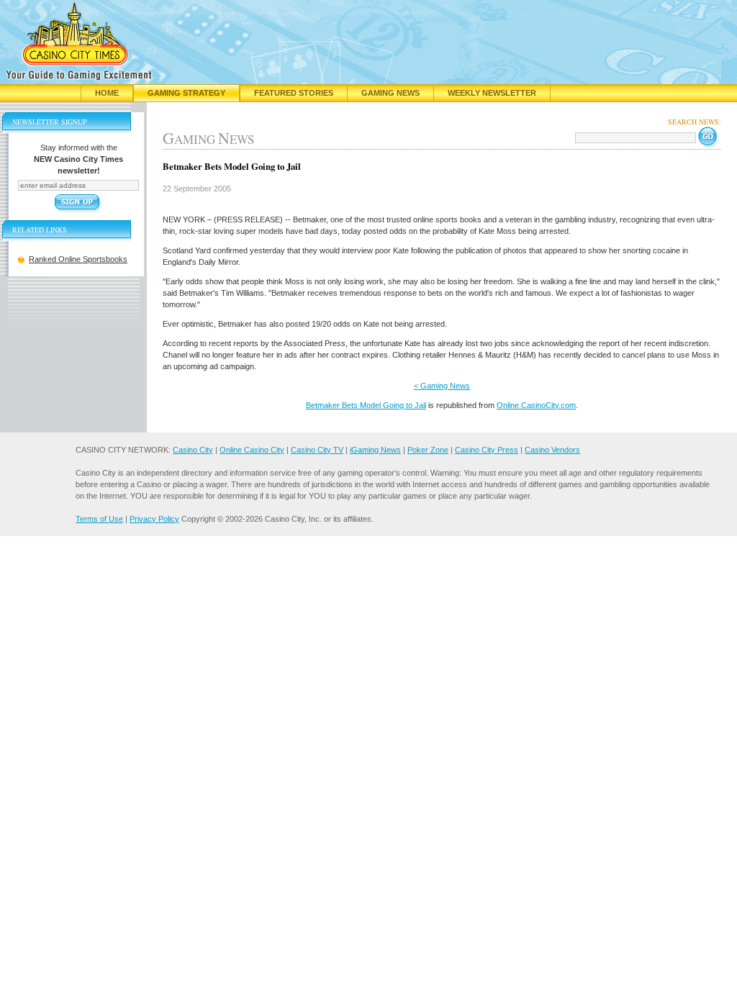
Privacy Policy (154, 519)
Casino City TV (317, 449)
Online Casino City (252, 449)
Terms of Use (99, 519)
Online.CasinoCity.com (536, 405)
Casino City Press (486, 449)
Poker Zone (427, 449)
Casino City (193, 449)
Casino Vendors (552, 449)
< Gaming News (442, 385)
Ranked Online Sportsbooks (78, 259)
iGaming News (375, 449)
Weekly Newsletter (492, 93)
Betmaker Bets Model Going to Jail (366, 405)
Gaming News (390, 93)
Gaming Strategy (186, 93)
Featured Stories (293, 93)
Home (107, 93)
